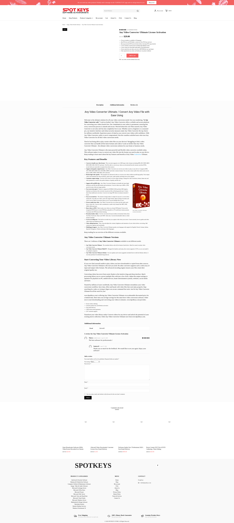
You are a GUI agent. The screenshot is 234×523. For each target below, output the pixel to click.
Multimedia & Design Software (147, 412)
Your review (87, 363)
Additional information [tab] (117, 105)
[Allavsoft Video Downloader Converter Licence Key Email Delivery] (103, 432)
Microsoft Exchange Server (151, 410)
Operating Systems (162, 412)
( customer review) (132, 29)
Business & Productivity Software (92, 410)
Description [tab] (99, 105)
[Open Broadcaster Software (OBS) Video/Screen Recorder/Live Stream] (75, 432)
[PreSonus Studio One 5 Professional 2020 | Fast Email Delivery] (131, 432)
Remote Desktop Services (106, 413)
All (64, 410)
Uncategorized (132, 413)
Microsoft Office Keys (166, 410)
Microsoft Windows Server (131, 412)
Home (64, 24)
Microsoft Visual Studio (117, 412)
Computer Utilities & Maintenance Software (114, 410)
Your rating (87, 361)
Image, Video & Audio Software (73, 24)
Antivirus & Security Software (74, 410)
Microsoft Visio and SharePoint (101, 412)
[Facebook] (157, 465)
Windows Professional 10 (121, 413)
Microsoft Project (73, 412)
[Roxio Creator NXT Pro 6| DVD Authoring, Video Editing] (159, 432)
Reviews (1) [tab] (134, 105)
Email (86, 388)
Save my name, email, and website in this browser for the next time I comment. (106, 394)
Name (86, 382)
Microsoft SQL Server (85, 412)
